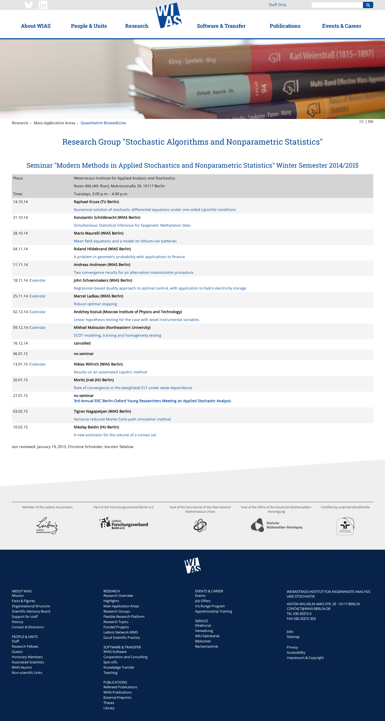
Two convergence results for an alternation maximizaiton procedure (133, 272)
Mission (18, 595)
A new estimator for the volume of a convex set (115, 434)
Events (200, 595)
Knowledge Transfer (118, 667)
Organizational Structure (31, 606)
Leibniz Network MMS (120, 632)
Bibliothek (203, 641)
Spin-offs (110, 662)
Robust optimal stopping (95, 303)
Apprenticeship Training (213, 611)
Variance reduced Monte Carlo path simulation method (122, 419)
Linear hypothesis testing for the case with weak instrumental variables (136, 319)
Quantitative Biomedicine (103, 122)
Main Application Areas (54, 122)
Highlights (111, 600)
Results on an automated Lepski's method (110, 371)
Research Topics (115, 621)
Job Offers (203, 600)
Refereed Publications (120, 687)
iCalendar (37, 280)
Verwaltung (204, 630)
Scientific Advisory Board (31, 611)
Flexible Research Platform (124, 616)
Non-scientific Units (27, 672)
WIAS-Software (114, 651)
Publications (285, 25)
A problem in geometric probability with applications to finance (129, 256)
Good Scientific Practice (121, 637)
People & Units (89, 25)
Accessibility (296, 652)
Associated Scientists (28, 662)
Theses (108, 702)
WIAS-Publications (117, 692)
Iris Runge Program (210, 606)
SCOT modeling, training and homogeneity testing (117, 335)
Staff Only (277, 4)
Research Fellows (25, 646)
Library (108, 708)
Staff (15, 641)
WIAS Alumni (22, 667)
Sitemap (293, 636)
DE (361, 121)
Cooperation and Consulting (125, 656)
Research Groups (116, 611)
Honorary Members (27, 656)
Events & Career (341, 25)
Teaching (110, 672)
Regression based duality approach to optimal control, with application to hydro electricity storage (160, 288)
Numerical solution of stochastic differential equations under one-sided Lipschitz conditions (155, 209)
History (17, 621)
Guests (17, 651)
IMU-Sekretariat (207, 635)
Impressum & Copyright (305, 657)
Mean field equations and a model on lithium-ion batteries (125, 240)
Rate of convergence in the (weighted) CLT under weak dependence (133, 387)
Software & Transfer (221, 25)
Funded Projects (116, 627)
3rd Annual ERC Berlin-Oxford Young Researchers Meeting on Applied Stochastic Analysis (152, 400)
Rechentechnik (206, 646)
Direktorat (203, 625)
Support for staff (25, 616)
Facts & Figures (23, 600)
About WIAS (36, 25)
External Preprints (117, 697)
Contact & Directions (28, 627)
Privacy (292, 647)
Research (136, 25)
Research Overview (118, 595)
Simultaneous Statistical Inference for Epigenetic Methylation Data (132, 225)
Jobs (290, 631)
